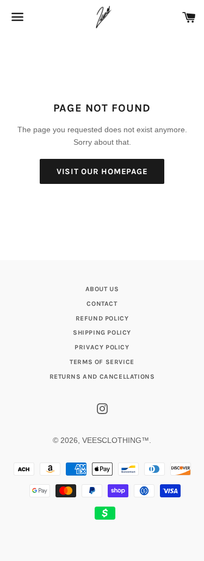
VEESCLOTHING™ (115, 440)
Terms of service (102, 362)
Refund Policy (102, 318)
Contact (101, 303)
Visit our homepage (102, 171)
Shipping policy (102, 332)
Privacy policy (102, 347)
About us (102, 289)
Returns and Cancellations (102, 376)
